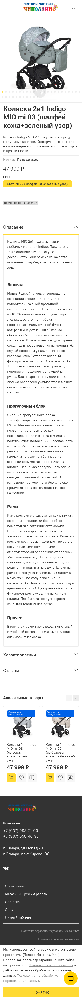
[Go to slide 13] (44, 92)
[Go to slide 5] (16, 92)
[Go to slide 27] (13, 97)
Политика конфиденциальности (58, 939)
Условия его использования (51, 965)
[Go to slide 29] (20, 97)
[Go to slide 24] (2, 97)
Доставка (12, 901)
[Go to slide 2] (6, 92)
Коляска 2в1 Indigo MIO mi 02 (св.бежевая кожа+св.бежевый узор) (60, 752)
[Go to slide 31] (27, 97)
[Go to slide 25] (6, 97)
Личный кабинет (18, 917)
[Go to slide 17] (58, 92)
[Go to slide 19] (65, 92)
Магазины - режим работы (26, 894)
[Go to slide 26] (9, 97)
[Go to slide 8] (27, 92)
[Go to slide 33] (34, 97)
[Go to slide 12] (41, 92)
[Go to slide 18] (62, 92)
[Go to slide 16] (55, 92)
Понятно (41, 992)
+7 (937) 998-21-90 (20, 830)
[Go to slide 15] (51, 92)
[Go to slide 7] (23, 92)
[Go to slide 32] (30, 97)
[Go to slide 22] (76, 92)
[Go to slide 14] (48, 92)
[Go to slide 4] (13, 92)
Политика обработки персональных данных (50, 931)
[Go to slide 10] (34, 92)
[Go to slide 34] (37, 97)
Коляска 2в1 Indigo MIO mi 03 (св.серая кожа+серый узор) (21, 752)
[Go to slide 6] (20, 92)
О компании (14, 886)
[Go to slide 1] (2, 92)
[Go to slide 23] (79, 92)
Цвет (6, 177)
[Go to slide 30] (23, 97)
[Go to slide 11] (37, 92)
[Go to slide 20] (69, 92)
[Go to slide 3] (9, 92)
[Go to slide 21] (72, 92)
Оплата (10, 909)
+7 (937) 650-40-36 (21, 836)
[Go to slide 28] (16, 97)
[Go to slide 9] (30, 92)
